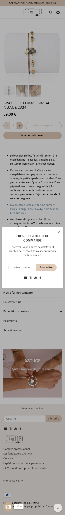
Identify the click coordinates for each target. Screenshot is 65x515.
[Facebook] (25, 278)
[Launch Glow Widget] (8, 507)
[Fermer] (58, 232)
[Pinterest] (35, 278)
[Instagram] (30, 278)
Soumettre (46, 267)
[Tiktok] (40, 278)
